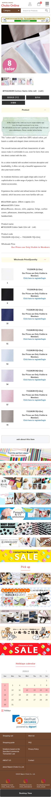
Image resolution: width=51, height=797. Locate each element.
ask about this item (25, 439)
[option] (25, 49)
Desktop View (25, 793)
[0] (38, 4)
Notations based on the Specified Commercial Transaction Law (11, 751)
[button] (25, 721)
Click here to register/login (34, 278)
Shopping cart (8, 736)
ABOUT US (7, 760)
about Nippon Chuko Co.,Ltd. (13, 767)
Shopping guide (9, 743)
